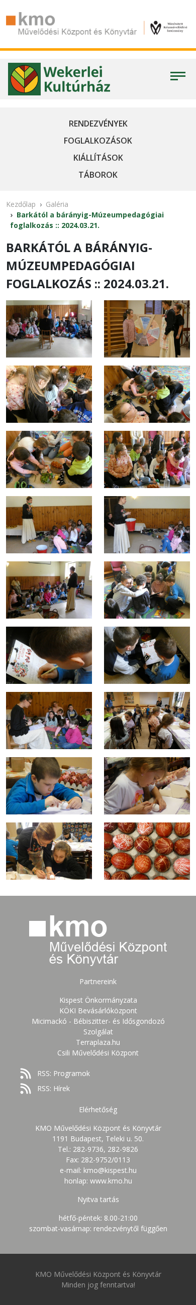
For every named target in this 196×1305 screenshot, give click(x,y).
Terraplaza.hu (98, 1042)
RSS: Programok (63, 1073)
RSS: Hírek (53, 1088)
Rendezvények (98, 123)
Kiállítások (98, 157)
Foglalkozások (98, 140)
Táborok (98, 174)
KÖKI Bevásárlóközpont (98, 1010)
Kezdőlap (21, 204)
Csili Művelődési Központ (98, 1052)
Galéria (57, 204)
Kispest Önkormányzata (98, 1000)
